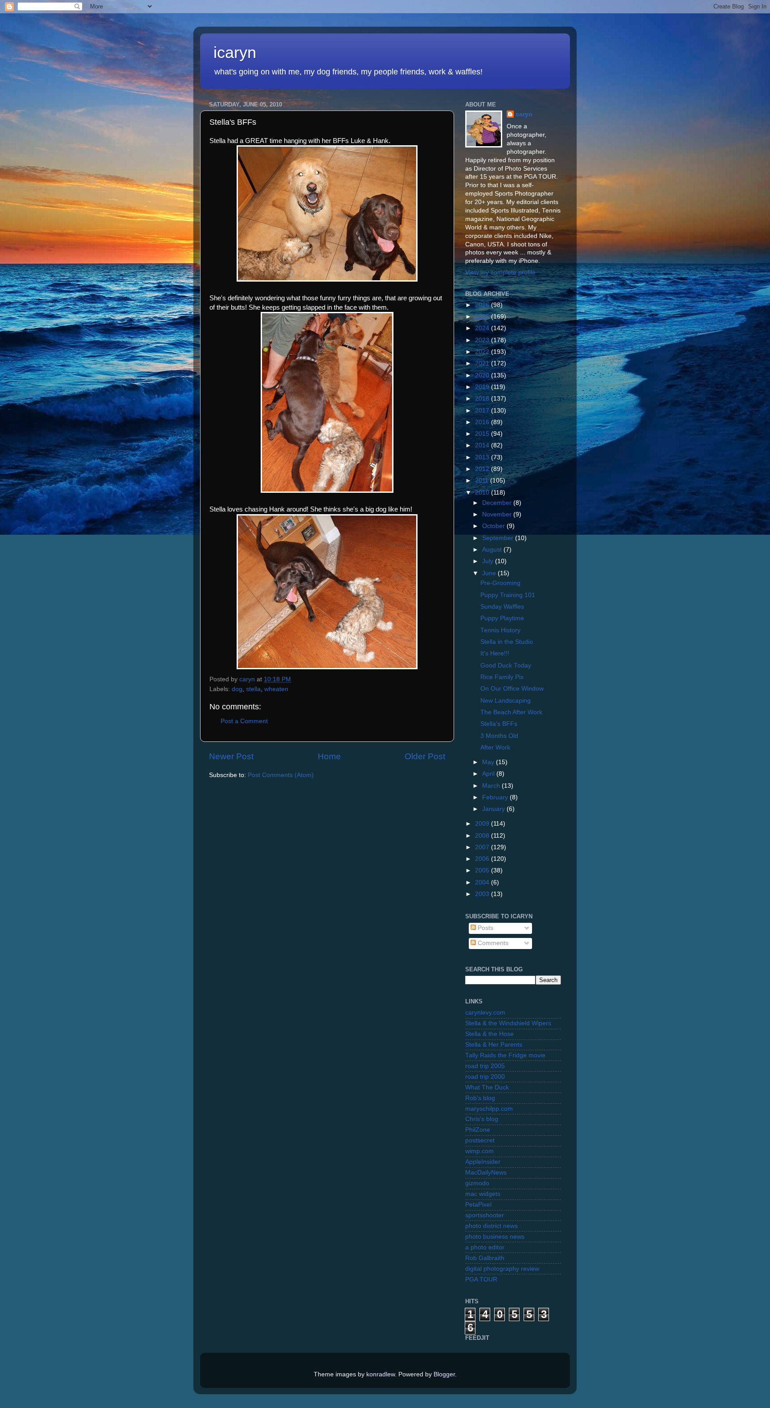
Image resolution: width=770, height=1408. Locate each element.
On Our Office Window (512, 688)
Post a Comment (244, 721)
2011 (482, 480)
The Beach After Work (511, 712)
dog (237, 689)
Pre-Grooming (500, 583)
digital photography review (502, 1268)
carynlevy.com (485, 1012)
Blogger (444, 1374)
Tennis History (500, 630)
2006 (483, 858)
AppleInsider (482, 1161)
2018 (483, 398)
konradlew (380, 1374)
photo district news (491, 1226)
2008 (483, 835)
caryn (524, 114)
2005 (483, 870)
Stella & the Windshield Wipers (508, 1023)
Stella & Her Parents (493, 1044)
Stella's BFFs (498, 723)
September (498, 538)
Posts (484, 928)
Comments (492, 943)
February (496, 797)
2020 (483, 375)
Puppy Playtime (502, 618)
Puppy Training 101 (507, 595)
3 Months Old (499, 736)
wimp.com (479, 1151)
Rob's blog (480, 1098)
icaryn (234, 52)
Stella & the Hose (489, 1034)
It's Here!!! (494, 653)
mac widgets (482, 1194)
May (489, 762)
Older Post (425, 756)
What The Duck (487, 1087)
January (494, 809)
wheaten (276, 689)
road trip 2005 (485, 1066)
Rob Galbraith (484, 1258)
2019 (483, 387)
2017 (483, 410)
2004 (483, 882)
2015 (483, 433)
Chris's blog (481, 1119)
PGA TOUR (481, 1279)
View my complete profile (500, 272)
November (497, 514)
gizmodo (477, 1183)
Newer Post (231, 756)
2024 (483, 328)
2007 (483, 847)
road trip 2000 (485, 1076)
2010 (483, 492)
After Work (495, 747)
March (492, 785)
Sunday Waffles (502, 606)
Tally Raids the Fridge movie (505, 1055)
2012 (483, 469)
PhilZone (477, 1129)
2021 (483, 363)
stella (253, 689)
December (497, 502)
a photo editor (484, 1247)
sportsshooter (484, 1215)
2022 (483, 351)
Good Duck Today (505, 665)
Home (329, 756)
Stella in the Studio (506, 642)
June (490, 573)
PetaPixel (478, 1204)
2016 (483, 422)
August (493, 549)
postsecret (480, 1140)
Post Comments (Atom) (281, 775)
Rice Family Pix (502, 677)
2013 (483, 457)
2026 (483, 305)
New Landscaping (505, 700)
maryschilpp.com (489, 1108)
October (494, 526)
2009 (483, 823)
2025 (483, 316)
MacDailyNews (486, 1172)
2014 (483, 445)
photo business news (494, 1236)
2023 (483, 340)
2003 (483, 894)
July (488, 561)
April (489, 773)
